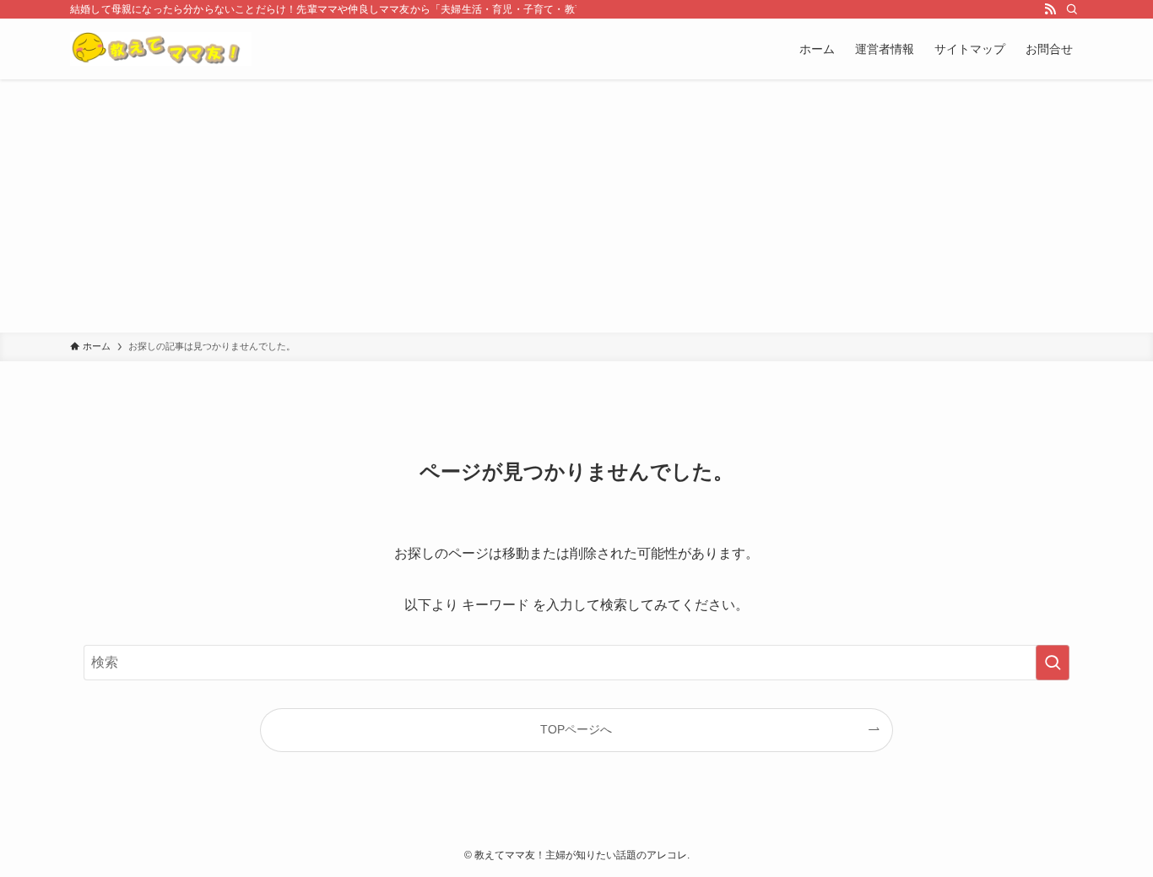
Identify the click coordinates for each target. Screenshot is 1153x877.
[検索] (1072, 9)
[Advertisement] (576, 206)
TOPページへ (576, 729)
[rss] (1050, 9)
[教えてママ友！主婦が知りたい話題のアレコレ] (161, 49)
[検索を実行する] (1052, 662)
